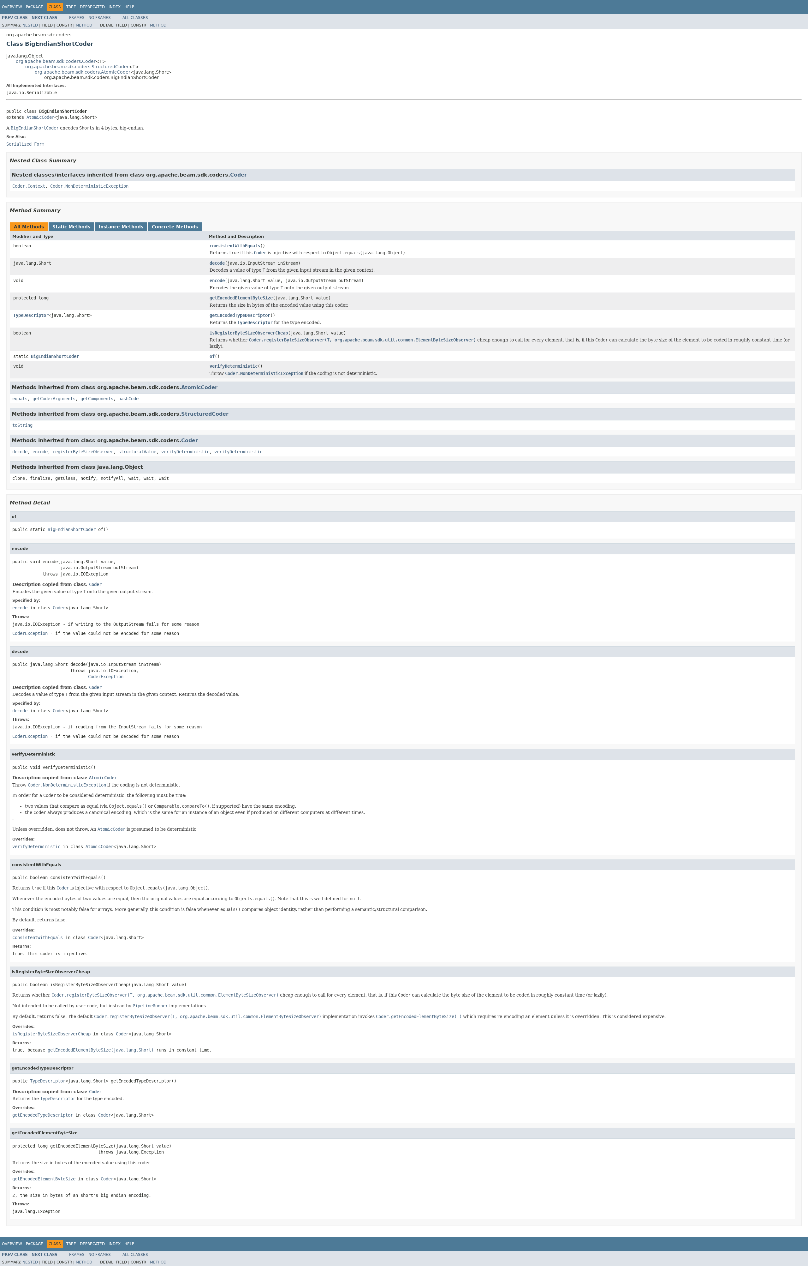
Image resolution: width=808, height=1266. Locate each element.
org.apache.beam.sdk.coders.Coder (56, 61)
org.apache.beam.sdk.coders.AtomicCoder (82, 72)
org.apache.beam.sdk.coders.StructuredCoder (77, 66)
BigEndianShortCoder (55, 356)
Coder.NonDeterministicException (89, 186)
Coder (238, 175)
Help (129, 7)
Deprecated (92, 7)
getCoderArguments (54, 398)
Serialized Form (25, 144)
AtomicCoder (40, 117)
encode (217, 280)
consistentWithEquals (235, 245)
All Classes (135, 17)
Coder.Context (28, 186)
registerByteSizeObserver (83, 451)
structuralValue (137, 451)
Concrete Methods (175, 226)
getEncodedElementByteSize (241, 297)
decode (217, 263)
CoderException (30, 633)
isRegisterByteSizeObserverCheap (249, 332)
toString (22, 425)
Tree (71, 7)
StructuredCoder (205, 414)
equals (19, 398)
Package (34, 7)
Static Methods (71, 226)
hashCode (128, 398)
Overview (12, 7)
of (212, 356)
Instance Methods (121, 226)
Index (115, 7)
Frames (77, 17)
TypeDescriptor (31, 315)
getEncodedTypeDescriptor (240, 315)
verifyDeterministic (234, 366)
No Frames (99, 17)
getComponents (96, 398)
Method (84, 25)
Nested (30, 25)
